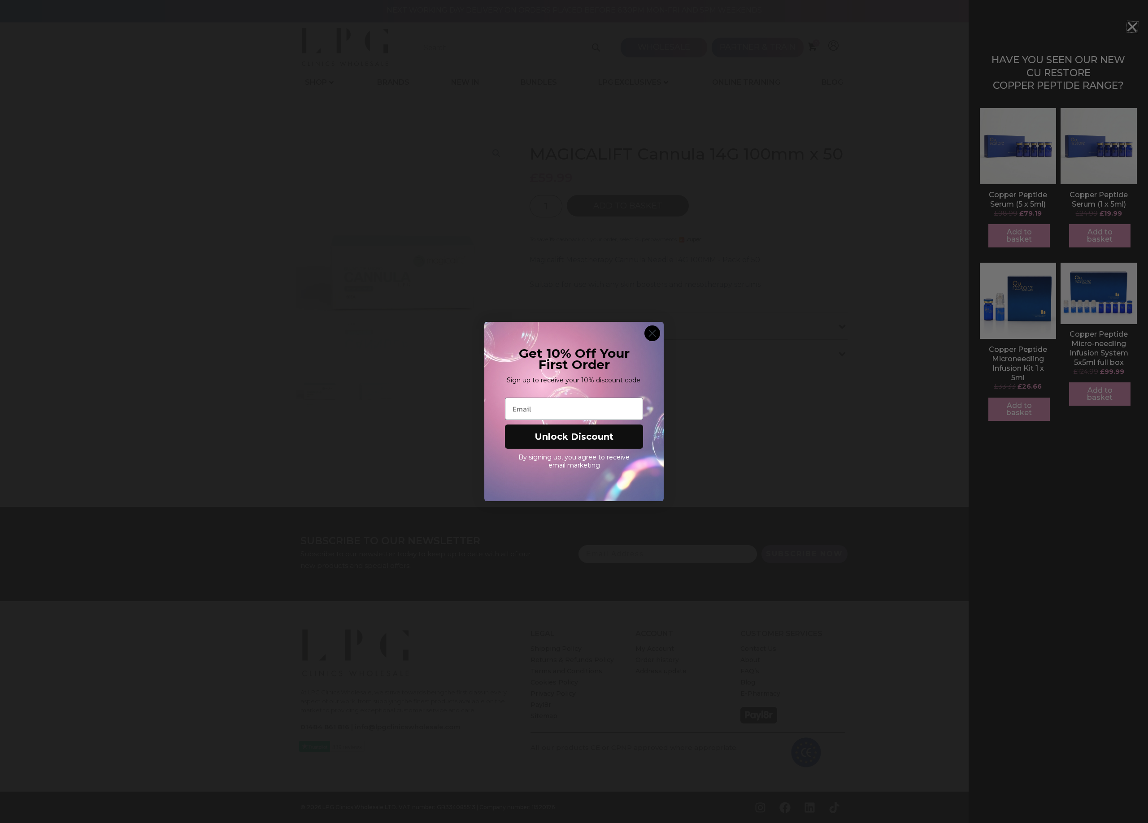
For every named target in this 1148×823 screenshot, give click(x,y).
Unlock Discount (574, 436)
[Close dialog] (652, 333)
